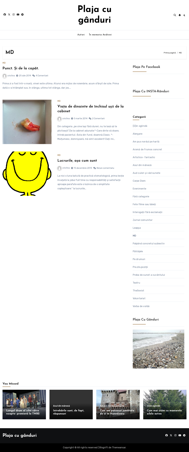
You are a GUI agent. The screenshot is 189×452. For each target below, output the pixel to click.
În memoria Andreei (100, 35)
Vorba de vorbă (141, 306)
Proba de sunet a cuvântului (149, 274)
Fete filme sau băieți (144, 204)
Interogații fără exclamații (147, 212)
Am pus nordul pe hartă (146, 141)
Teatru (136, 282)
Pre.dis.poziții (140, 267)
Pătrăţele (138, 251)
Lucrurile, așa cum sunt (77, 161)
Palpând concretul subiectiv (149, 243)
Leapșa (137, 227)
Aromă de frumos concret (147, 149)
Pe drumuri (139, 259)
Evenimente (139, 188)
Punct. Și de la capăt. (21, 68)
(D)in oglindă (140, 126)
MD (4, 63)
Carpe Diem (139, 180)
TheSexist (138, 290)
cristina (11, 75)
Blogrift (103, 447)
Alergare (137, 133)
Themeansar (119, 447)
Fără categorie (141, 196)
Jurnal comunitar (143, 220)
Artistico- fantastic (144, 157)
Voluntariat (139, 298)
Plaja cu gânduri (20, 435)
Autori (81, 35)
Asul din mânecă (142, 165)
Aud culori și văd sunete (146, 173)
